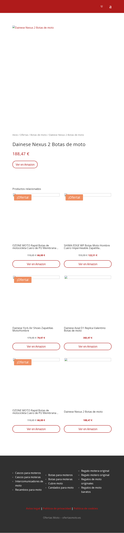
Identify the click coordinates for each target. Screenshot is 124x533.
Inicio (15, 134)
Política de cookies (86, 508)
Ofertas (24, 134)
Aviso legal (33, 508)
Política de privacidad (57, 508)
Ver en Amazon (25, 164)
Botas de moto (38, 134)
